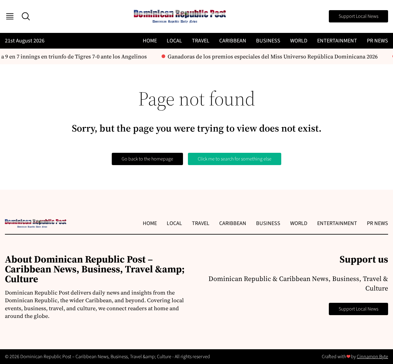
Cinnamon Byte (372, 356)
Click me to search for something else (234, 159)
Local (174, 41)
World (298, 41)
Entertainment (337, 41)
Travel (200, 41)
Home (150, 41)
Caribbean (232, 41)
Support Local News (358, 16)
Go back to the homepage (147, 159)
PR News (377, 41)
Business (268, 41)
